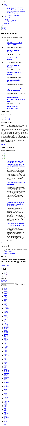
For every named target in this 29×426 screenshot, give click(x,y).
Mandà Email (4, 280)
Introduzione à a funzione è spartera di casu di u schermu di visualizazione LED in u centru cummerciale (15, 203)
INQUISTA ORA (5, 265)
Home (5, 4)
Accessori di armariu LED (13, 15)
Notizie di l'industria (11, 21)
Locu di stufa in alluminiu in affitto (15, 7)
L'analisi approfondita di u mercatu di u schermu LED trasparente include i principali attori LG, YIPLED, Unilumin (16, 163)
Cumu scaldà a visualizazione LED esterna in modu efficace (15, 224)
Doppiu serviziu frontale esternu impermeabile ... (14, 89)
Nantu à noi (6, 16)
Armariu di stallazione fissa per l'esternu (16, 11)
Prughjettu (9, 17)
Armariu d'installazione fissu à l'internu (16, 9)
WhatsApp (3, 281)
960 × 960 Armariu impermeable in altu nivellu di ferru (16, 99)
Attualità (6, 19)
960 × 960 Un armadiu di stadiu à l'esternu (14, 43)
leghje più (3, 144)
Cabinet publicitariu (11, 8)
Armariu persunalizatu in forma (14, 13)
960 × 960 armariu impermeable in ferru (13, 107)
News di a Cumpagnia (12, 20)
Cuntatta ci (6, 23)
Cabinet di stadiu (10, 12)
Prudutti (5, 5)
